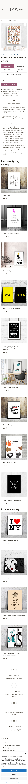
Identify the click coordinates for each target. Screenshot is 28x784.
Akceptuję (14, 770)
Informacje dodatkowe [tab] (14, 103)
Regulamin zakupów (8, 750)
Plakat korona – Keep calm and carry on (14, 615)
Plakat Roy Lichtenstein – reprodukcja (13, 578)
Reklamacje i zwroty (8, 748)
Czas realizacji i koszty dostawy (11, 745)
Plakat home (6, 195)
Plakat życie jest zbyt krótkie (11, 233)
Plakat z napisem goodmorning (11, 308)
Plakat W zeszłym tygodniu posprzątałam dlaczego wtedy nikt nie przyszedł (13, 347)
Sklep (10, 20)
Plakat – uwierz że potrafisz (10, 387)
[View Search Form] (25, 9)
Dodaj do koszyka (9, 84)
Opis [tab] (14, 100)
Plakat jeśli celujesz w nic (10, 425)
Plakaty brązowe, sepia (18, 20)
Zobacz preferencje (14, 778)
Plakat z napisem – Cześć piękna (12, 500)
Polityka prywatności (9, 782)
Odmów (14, 774)
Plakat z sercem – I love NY (10, 540)
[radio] (7, 66)
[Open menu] (2, 9)
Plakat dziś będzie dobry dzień (11, 271)
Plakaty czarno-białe (9, 54)
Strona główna (4, 20)
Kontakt (5, 743)
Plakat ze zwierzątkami (9, 462)
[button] (26, 753)
